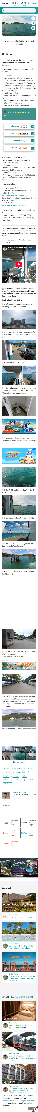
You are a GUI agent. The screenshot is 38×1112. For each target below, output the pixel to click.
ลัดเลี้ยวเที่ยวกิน (13, 944)
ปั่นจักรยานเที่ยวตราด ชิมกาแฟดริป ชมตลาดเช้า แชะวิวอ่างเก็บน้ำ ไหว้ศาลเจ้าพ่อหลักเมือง (22, 978)
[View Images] (7, 749)
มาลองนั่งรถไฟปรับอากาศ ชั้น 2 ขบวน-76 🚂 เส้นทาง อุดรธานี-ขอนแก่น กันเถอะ (22, 1058)
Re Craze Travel (14, 1023)
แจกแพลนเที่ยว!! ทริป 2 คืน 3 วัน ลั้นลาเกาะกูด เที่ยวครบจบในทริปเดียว (22, 947)
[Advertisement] (19, 605)
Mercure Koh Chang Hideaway (20, 917)
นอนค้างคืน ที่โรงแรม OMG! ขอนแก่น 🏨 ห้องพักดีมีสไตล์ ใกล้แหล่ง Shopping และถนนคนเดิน (21, 1090)
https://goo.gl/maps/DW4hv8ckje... (15, 195)
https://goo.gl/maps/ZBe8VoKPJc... (15, 205)
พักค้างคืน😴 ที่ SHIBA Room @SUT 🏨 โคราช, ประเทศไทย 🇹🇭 (21, 1026)
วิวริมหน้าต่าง (13, 915)
